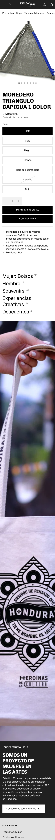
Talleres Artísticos (34, 13)
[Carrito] (51, 4)
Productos (8, 13)
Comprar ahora (27, 218)
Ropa (19, 13)
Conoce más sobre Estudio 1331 (24, 808)
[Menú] (3, 4)
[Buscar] (10, 4)
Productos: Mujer (12, 832)
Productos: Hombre (13, 837)
